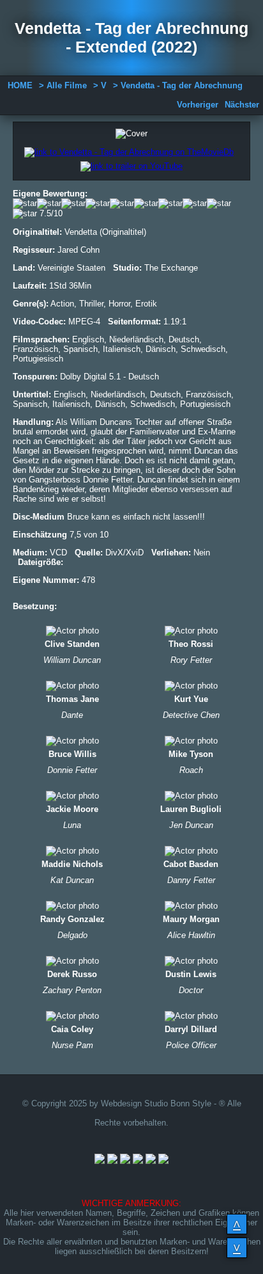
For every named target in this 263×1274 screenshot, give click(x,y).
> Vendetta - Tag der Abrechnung (178, 85)
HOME (20, 85)
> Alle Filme (63, 85)
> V (100, 85)
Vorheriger (197, 104)
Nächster (242, 104)
